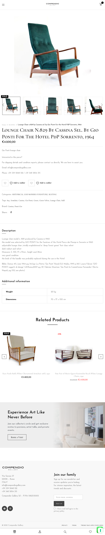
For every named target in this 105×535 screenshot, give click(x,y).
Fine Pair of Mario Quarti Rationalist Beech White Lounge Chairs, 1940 (78, 374)
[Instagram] (10, 508)
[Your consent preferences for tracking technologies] (100, 530)
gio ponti (29, 200)
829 (8, 200)
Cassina (11, 206)
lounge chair (55, 200)
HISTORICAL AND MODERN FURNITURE (30, 194)
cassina (21, 200)
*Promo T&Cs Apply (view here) (92, 525)
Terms (74, 525)
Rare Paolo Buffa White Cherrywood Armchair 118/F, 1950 (26, 373)
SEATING (12, 125)
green (36, 200)
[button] (100, 4)
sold (63, 200)
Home (4, 125)
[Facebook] (11, 212)
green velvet (44, 200)
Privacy (64, 525)
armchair (14, 200)
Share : (5, 213)
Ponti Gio (18, 206)
